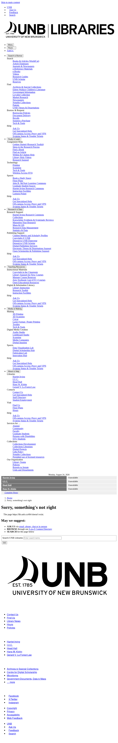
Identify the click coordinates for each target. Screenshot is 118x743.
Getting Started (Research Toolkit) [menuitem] (28, 144)
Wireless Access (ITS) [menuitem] (23, 173)
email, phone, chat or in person (33, 526)
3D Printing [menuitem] (18, 314)
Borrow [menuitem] (15, 56)
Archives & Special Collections (22, 668)
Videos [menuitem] (16, 74)
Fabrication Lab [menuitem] (20, 353)
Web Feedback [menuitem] (14, 718)
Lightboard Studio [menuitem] (21, 335)
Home (9, 498)
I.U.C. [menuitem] (15, 379)
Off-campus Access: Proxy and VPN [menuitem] (29, 133)
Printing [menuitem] (16, 165)
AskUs (10, 50)
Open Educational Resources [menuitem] (26, 282)
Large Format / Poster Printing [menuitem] (26, 322)
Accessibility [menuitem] (13, 714)
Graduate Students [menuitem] (21, 433)
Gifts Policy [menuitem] (18, 452)
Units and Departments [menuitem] (23, 470)
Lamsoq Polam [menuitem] (19, 193)
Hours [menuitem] (15, 410)
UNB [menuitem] (9, 723)
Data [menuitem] (15, 209)
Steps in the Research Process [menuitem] (26, 147)
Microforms (12, 675)
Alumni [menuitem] (16, 426)
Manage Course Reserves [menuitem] (24, 277)
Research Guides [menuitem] (20, 76)
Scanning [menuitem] (17, 168)
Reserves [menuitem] (17, 82)
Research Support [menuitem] (21, 160)
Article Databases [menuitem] (21, 63)
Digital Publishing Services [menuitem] (25, 246)
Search (12, 15)
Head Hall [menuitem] (17, 382)
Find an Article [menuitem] (19, 152)
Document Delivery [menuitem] (22, 115)
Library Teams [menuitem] (19, 462)
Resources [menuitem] (16, 267)
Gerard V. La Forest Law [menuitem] (24, 387)
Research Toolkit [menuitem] (20, 290)
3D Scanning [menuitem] (19, 316)
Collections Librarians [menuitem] (23, 446)
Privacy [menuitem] (11, 711)
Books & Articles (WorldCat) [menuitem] (26, 61)
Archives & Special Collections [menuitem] (27, 87)
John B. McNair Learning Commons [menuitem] (29, 183)
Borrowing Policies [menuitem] (21, 113)
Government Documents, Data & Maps (26, 678)
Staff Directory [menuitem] (19, 397)
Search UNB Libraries (12, 538)
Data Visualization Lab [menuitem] (23, 348)
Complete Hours (11, 493)
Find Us (11, 617)
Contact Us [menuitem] (18, 392)
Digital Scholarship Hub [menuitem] (24, 350)
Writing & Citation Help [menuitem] (24, 155)
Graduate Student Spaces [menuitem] (24, 186)
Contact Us (12, 614)
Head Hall (7, 485)
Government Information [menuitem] (24, 92)
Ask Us (12, 10)
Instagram (14, 702)
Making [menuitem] (15, 309)
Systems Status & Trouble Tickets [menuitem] (28, 136)
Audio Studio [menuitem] (19, 332)
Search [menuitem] (12, 733)
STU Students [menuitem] (19, 439)
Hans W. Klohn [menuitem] (20, 384)
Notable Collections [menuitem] (22, 102)
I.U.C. (5, 481)
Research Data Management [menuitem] (25, 228)
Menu (10, 45)
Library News (13, 621)
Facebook (14, 696)
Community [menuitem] (18, 428)
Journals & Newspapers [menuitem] (23, 66)
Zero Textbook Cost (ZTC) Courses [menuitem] (29, 280)
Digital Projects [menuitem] (20, 449)
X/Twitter (13, 699)
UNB (9, 7)
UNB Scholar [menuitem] (19, 79)
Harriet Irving (9, 478)
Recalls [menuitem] (16, 118)
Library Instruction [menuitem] (21, 288)
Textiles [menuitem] (16, 324)
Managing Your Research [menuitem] (24, 222)
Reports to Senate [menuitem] (21, 467)
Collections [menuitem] (18, 217)
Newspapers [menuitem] (18, 100)
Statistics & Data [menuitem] (20, 230)
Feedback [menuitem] (14, 730)
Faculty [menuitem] (16, 431)
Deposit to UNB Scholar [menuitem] (24, 243)
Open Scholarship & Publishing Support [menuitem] (31, 251)
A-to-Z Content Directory (40, 529)
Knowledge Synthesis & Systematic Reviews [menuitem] (33, 220)
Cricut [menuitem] (15, 319)
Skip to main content (10, 2)
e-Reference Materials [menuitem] (23, 69)
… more (11, 682)
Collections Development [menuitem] (24, 444)
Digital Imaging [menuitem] (20, 342)
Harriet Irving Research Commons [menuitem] (28, 188)
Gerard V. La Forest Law (19, 655)
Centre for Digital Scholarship (22, 672)
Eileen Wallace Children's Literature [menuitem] (29, 89)
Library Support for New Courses (28, 275)
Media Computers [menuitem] (21, 340)
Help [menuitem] (13, 371)
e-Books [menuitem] (16, 71)
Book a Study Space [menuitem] (22, 178)
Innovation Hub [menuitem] (20, 355)
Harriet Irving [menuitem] (19, 376)
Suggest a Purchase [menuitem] (21, 120)
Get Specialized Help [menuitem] (22, 131)
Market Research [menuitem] (20, 97)
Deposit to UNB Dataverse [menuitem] (25, 240)
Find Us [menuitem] (16, 405)
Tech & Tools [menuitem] (19, 123)
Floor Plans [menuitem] (18, 180)
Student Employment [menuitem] (22, 400)
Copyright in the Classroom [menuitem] (25, 272)
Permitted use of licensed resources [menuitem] (28, 457)
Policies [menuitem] (16, 465)
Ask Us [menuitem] (16, 128)
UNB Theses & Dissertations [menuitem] (26, 107)
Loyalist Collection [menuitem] (21, 95)
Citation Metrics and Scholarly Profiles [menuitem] (30, 235)
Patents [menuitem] (16, 105)
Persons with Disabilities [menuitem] (24, 436)
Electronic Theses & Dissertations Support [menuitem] (32, 248)
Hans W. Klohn (9, 489)
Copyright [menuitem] (12, 708)
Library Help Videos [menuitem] (22, 157)
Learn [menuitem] (14, 139)
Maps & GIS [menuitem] (18, 225)
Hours (11, 48)
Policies (11, 627)
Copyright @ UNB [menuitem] (21, 238)
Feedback (13, 12)
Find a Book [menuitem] (18, 149)
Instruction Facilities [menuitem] (22, 191)
